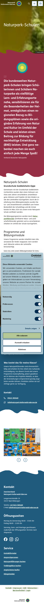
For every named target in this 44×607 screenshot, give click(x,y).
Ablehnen (22, 349)
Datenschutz (32, 588)
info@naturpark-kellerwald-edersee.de (22, 402)
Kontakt (9, 588)
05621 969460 (13, 398)
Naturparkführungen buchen (14, 562)
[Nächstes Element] (25, 460)
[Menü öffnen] (34, 3)
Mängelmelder (9, 574)
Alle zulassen (22, 336)
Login (28, 590)
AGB (24, 588)
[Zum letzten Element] (19, 460)
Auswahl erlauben (22, 342)
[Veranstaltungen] (40, 3)
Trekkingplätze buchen (12, 566)
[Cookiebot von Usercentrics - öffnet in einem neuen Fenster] (31, 256)
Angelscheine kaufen (12, 570)
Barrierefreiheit (19, 590)
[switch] (38, 304)
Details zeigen (31, 328)
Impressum (17, 588)
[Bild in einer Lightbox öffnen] (22, 442)
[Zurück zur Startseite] (11, 3)
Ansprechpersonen (11, 557)
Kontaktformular (10, 553)
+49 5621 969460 (16, 505)
